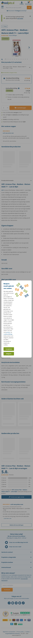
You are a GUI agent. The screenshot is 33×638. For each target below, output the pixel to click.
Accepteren (9, 349)
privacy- (8, 332)
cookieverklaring (8, 334)
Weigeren (8, 354)
